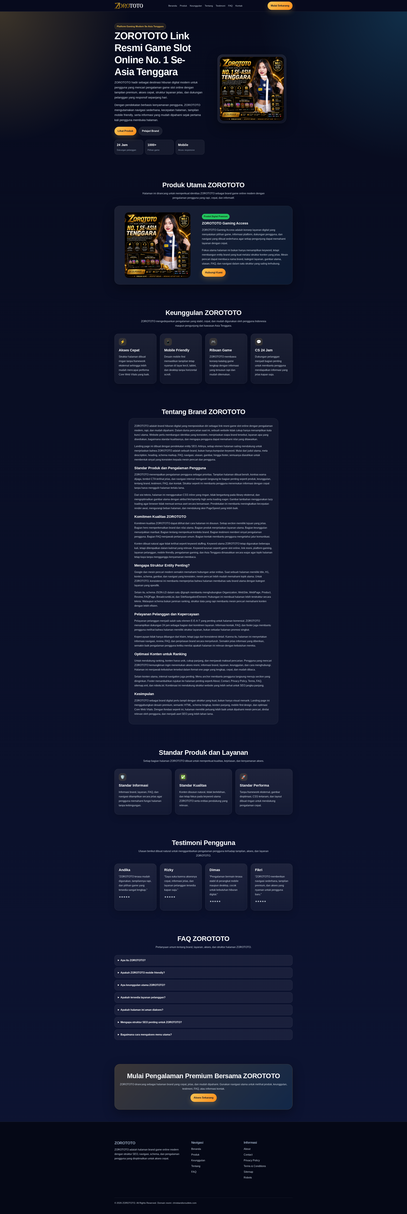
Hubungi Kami (213, 272)
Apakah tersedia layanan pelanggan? (143, 997)
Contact (248, 1154)
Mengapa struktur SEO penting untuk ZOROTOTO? (151, 1022)
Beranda (172, 5)
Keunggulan (196, 5)
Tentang (209, 5)
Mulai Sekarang (280, 5)
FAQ (230, 5)
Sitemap (248, 1171)
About (247, 1149)
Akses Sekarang (204, 1097)
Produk (183, 5)
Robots (248, 1177)
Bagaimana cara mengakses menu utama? (146, 1034)
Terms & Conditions (255, 1166)
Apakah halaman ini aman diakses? (142, 1009)
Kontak (238, 5)
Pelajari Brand (150, 131)
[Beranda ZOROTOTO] (128, 5)
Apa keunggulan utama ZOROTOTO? (143, 985)
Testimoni (220, 5)
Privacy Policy (252, 1160)
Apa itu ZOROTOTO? (133, 960)
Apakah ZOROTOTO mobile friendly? (143, 972)
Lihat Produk (125, 131)
